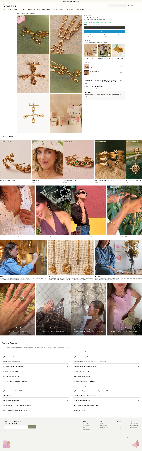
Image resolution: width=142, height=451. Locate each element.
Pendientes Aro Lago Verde (95, 65)
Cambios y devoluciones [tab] (16, 347)
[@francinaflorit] (124, 210)
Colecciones (41, 9)
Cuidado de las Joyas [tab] (51, 347)
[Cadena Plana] (47, 159)
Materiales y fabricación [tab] (40, 347)
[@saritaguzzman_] (53, 210)
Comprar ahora (104, 32)
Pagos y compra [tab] (61, 347)
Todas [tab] (3, 347)
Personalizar (31, 9)
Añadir (121, 72)
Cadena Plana (35, 180)
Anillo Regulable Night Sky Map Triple (105, 180)
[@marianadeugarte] (88, 210)
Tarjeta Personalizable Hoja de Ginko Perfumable (118, 58)
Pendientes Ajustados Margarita (8, 180)
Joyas (15, 9)
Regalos (61, 9)
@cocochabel (18, 236)
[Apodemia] (9, 5)
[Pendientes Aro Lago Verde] (79, 159)
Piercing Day (80, 9)
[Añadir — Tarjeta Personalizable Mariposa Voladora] (109, 55)
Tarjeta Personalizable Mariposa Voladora (104, 58)
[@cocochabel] (17, 210)
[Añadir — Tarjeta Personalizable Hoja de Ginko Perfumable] (123, 55)
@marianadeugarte (88, 236)
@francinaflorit (124, 236)
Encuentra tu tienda (87, 432)
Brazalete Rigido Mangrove (95, 71)
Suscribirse (32, 427)
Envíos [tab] (8, 347)
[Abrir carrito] (138, 5)
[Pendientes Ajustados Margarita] (15, 159)
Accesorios (23, 13)
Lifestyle (22, 9)
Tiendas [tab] (67, 347)
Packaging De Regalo (88, 58)
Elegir (122, 66)
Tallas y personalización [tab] (28, 347)
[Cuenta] (136, 5)
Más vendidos (7, 9)
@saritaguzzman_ (53, 236)
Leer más (85, 83)
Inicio (18, 13)
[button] (33, 34)
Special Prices (70, 9)
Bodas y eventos (52, 9)
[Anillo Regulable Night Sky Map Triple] (110, 159)
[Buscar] (125, 5)
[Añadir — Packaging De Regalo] (96, 55)
